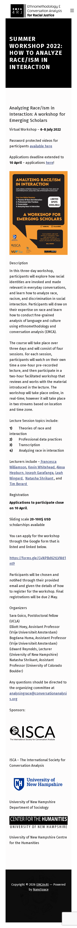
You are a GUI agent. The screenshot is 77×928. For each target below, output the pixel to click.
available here (41, 146)
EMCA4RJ (42, 884)
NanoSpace (41, 889)
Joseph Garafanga (39, 473)
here (49, 163)
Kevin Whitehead (41, 467)
